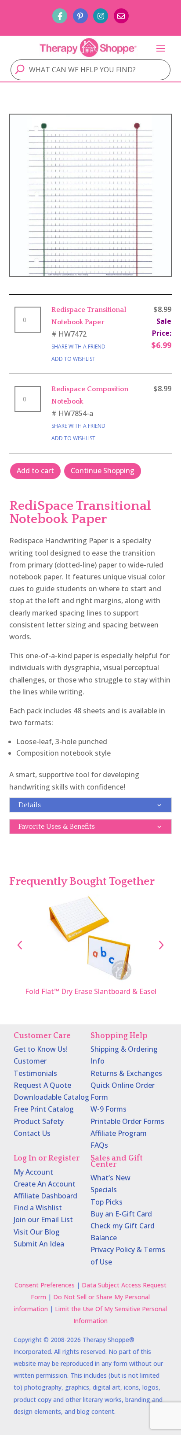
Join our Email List (43, 1219)
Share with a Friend (78, 346)
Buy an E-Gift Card (121, 1214)
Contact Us (32, 1133)
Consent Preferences (44, 1285)
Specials (103, 1189)
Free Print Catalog (44, 1109)
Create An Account (45, 1184)
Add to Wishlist (73, 359)
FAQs (99, 1145)
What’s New (110, 1178)
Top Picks (106, 1202)
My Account (33, 1172)
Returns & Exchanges (126, 1073)
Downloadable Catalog (51, 1097)
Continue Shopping (102, 470)
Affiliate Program (118, 1133)
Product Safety (39, 1121)
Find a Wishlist (38, 1208)
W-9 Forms (108, 1109)
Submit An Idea (39, 1244)
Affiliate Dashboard (45, 1196)
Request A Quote (42, 1085)
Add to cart (35, 470)
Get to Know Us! (41, 1049)
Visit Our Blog (37, 1232)
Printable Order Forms (127, 1121)
